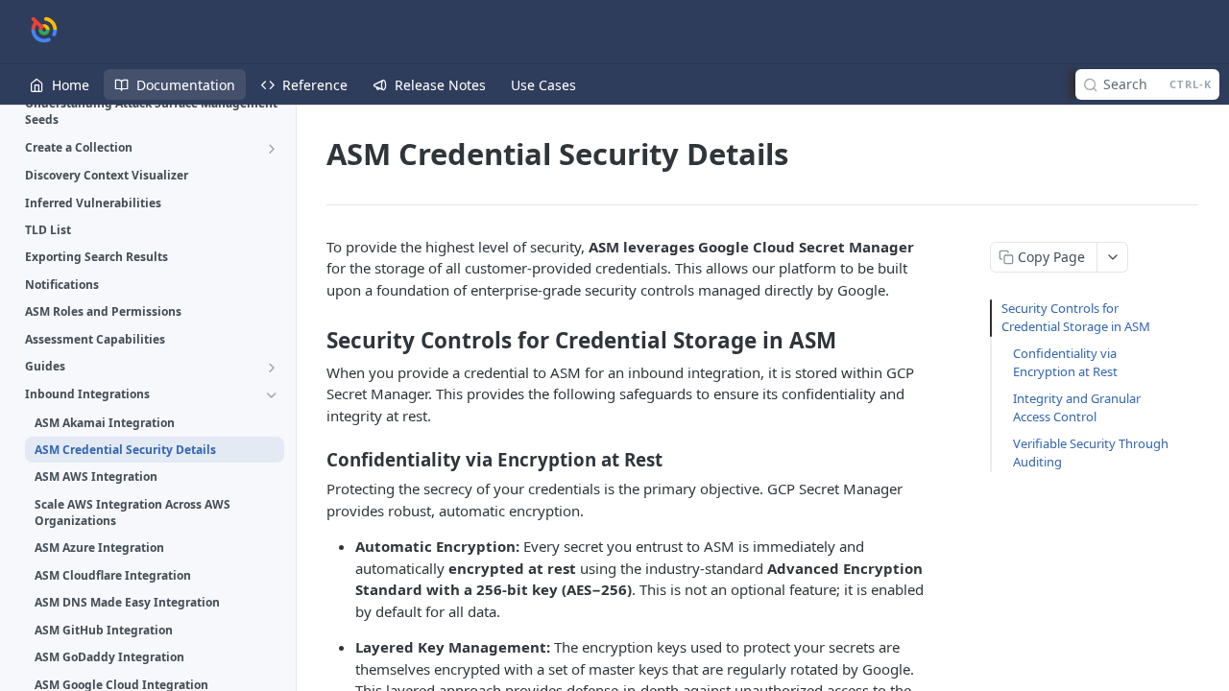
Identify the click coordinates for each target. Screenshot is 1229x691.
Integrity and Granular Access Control (1077, 408)
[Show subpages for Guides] (271, 367)
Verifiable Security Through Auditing (1091, 453)
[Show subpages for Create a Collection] (271, 148)
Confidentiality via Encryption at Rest (1065, 363)
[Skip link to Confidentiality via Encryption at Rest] (313, 459)
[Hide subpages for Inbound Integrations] (271, 395)
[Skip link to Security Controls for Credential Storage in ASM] (313, 340)
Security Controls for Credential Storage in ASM (1075, 317)
